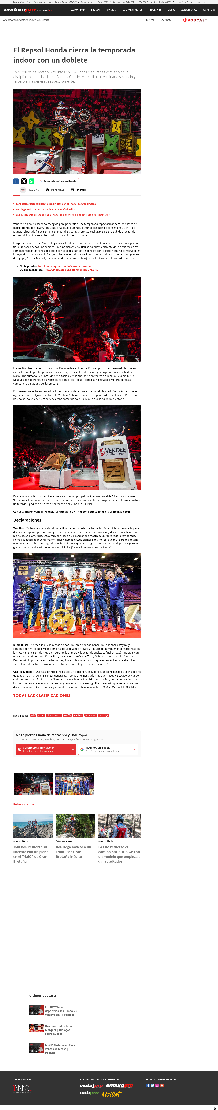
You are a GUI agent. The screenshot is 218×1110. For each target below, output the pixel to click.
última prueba (54, 715)
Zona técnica (189, 9)
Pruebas (96, 9)
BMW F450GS (165, 2)
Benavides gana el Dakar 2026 (94, 2)
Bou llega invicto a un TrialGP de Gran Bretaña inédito (73, 852)
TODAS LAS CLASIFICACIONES (42, 695)
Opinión (111, 9)
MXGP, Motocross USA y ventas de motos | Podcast (60, 1048)
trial (33, 715)
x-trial (41, 715)
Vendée (67, 715)
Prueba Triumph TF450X (66, 2)
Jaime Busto (90, 715)
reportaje (103, 715)
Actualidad (78, 9)
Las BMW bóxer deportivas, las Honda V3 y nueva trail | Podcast (61, 1011)
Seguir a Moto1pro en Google (60, 180)
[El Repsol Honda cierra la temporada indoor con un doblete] (77, 360)
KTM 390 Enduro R (147, 2)
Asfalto (207, 9)
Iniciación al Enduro (184, 2)
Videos (171, 9)
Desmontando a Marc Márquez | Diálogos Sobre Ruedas (59, 1030)
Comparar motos (132, 9)
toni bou (77, 715)
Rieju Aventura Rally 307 (123, 2)
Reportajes (155, 9)
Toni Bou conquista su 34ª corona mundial (64, 266)
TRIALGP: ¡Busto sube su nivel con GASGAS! (71, 270)
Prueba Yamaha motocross (39, 2)
